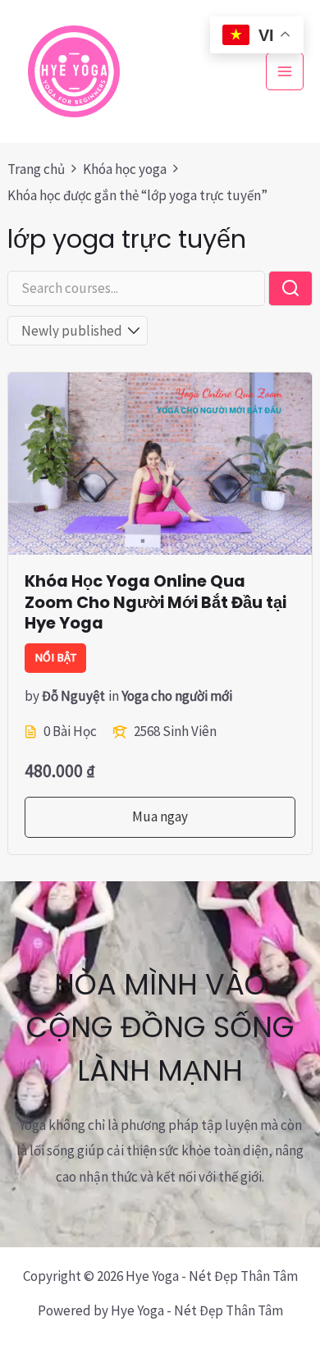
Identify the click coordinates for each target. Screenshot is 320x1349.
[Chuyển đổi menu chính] (285, 71)
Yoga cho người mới (176, 696)
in (113, 696)
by (32, 696)
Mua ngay (160, 816)
